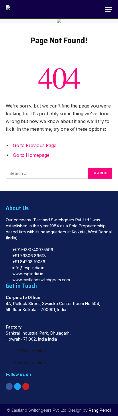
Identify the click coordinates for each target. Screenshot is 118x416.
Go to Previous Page (34, 145)
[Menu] (108, 9)
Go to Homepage (31, 155)
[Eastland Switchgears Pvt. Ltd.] (14, 9)
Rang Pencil (100, 410)
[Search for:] (47, 173)
